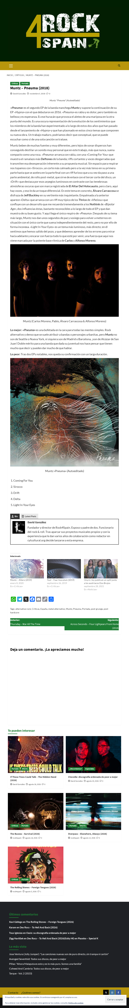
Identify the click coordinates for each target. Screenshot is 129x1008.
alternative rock (23, 609)
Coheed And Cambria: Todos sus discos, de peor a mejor (39, 968)
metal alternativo (56, 609)
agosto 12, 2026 (89, 838)
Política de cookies (75, 1003)
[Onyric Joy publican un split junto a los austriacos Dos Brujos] (101, 568)
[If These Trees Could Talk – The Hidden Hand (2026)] (35, 754)
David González (19, 93)
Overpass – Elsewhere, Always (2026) (87, 834)
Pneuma (77, 609)
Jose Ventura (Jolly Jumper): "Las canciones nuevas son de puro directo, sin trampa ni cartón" (59, 954)
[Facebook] (118, 992)
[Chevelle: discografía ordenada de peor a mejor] (93, 754)
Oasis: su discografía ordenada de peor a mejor (51, 932)
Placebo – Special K (88, 938)
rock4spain (17, 838)
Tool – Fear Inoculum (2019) (60, 580)
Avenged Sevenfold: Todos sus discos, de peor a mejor (37, 958)
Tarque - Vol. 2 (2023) (20, 973)
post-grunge (97, 609)
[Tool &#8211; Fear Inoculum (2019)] (64, 568)
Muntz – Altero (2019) (21, 580)
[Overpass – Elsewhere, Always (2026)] (93, 811)
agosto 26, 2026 (34, 784)
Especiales (89, 769)
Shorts (25, 769)
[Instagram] (112, 992)
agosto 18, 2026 (31, 838)
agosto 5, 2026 (30, 891)
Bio (16, 516)
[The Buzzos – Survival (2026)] (35, 811)
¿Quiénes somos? (30, 992)
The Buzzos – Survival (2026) (25, 834)
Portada (25, 83)
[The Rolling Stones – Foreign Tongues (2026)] (35, 865)
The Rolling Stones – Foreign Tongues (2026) (33, 887)
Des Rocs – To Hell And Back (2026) (39, 927)
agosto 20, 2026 (92, 781)
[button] (11, 65)
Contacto (13, 992)
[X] (106, 992)
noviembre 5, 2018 (37, 93)
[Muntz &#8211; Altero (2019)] (27, 568)
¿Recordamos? (76, 769)
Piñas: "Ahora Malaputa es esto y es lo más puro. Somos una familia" (45, 963)
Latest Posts (30, 516)
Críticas (15, 83)
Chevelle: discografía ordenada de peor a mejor (93, 777)
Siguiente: (94, 624)
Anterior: (25, 622)
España (43, 609)
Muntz (69, 609)
